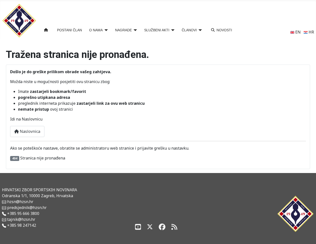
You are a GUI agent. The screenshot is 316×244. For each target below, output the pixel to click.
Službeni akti (156, 30)
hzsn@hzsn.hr (20, 201)
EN (297, 32)
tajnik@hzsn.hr (21, 219)
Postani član (69, 30)
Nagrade (123, 30)
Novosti (224, 30)
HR (311, 32)
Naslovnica (29, 131)
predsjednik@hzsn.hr (26, 207)
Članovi (189, 30)
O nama (96, 30)
